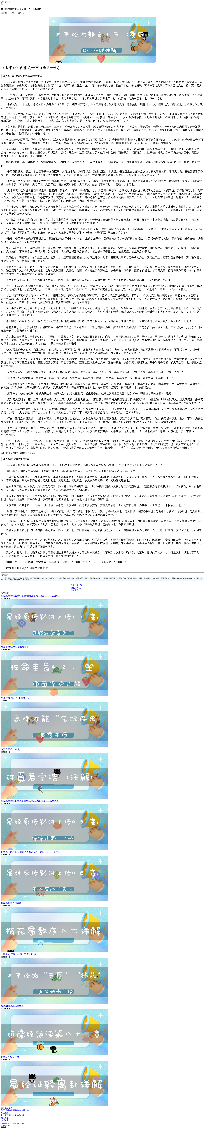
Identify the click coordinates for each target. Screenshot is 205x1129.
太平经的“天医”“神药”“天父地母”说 (18, 954)
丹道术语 (13, 1115)
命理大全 (25, 1110)
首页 (3, 1110)
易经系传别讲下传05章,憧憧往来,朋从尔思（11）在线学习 (30, 800)
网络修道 (17, 1110)
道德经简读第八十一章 (12, 1005)
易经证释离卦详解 (10, 1057)
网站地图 (3, 1127)
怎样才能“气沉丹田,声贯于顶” (15, 698)
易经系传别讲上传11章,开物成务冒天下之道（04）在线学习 (30, 595)
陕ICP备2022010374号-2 (7, 1125)
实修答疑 (21, 1115)
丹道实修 (9, 1110)
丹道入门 (5, 1115)
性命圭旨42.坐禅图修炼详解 (15, 647)
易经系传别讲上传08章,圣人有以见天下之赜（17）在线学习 (30, 852)
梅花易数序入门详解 (11, 903)
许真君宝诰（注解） (11, 749)
